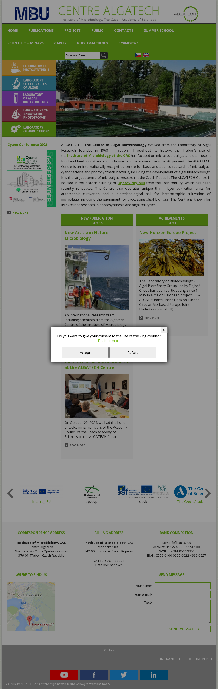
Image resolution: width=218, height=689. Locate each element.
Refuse (133, 352)
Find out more (109, 340)
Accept (85, 352)
